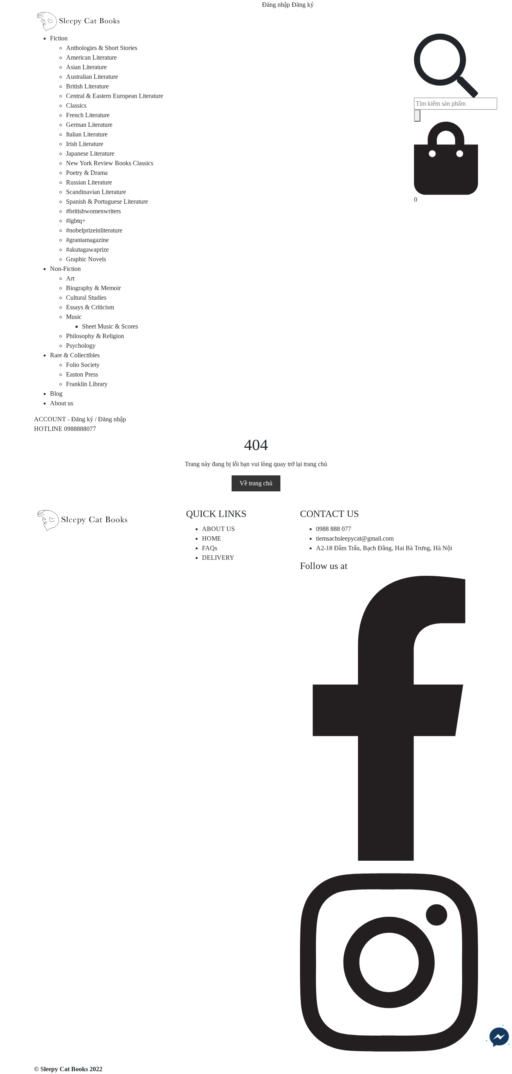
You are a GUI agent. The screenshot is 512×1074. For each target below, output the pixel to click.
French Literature (88, 115)
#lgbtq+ (76, 220)
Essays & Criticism (90, 307)
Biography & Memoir (93, 288)
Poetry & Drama (87, 172)
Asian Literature (86, 67)
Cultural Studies (86, 297)
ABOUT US (218, 528)
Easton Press (82, 374)
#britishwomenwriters (93, 211)
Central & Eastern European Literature (114, 95)
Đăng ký (303, 4)
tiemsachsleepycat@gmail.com (355, 538)
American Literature (91, 57)
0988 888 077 (333, 528)
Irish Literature (84, 143)
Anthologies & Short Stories (101, 47)
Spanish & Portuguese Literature (107, 201)
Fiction (59, 38)
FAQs (209, 548)
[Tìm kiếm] (417, 116)
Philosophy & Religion (95, 336)
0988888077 (80, 428)
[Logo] (78, 21)
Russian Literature (89, 182)
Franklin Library (87, 384)
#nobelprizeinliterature (94, 230)
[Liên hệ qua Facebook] (499, 1037)
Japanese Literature (90, 153)
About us (61, 403)
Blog (56, 393)
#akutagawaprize (87, 249)
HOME (211, 538)
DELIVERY (218, 557)
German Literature (89, 124)
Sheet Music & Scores (110, 326)
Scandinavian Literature (96, 191)
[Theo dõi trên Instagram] (389, 961)
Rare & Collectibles (75, 355)
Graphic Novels (86, 259)
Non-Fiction (65, 268)
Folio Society (83, 364)
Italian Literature (87, 134)
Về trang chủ (256, 483)
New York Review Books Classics (109, 163)
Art (70, 278)
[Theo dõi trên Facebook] (389, 717)
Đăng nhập (276, 4)
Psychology (81, 345)
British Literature (87, 86)
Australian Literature (92, 76)
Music (74, 316)
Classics (76, 105)
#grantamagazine (87, 239)
